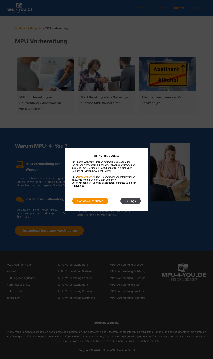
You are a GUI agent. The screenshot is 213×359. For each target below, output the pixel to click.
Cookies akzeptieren (90, 201)
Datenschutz (85, 176)
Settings (130, 201)
